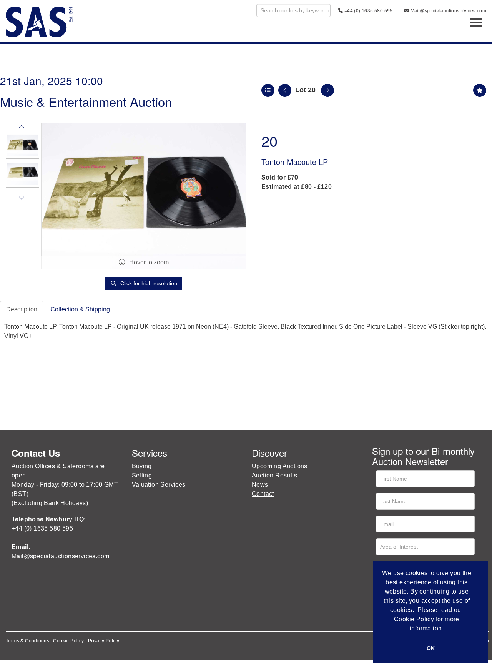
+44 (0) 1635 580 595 (367, 10)
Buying (142, 466)
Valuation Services (159, 484)
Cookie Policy (68, 641)
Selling (142, 475)
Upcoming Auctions (280, 466)
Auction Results (274, 475)
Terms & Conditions (27, 641)
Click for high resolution (148, 283)
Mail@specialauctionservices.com (447, 10)
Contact (263, 494)
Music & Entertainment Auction (86, 101)
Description (21, 309)
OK (431, 648)
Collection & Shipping (80, 309)
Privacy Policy (104, 641)
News (260, 484)
